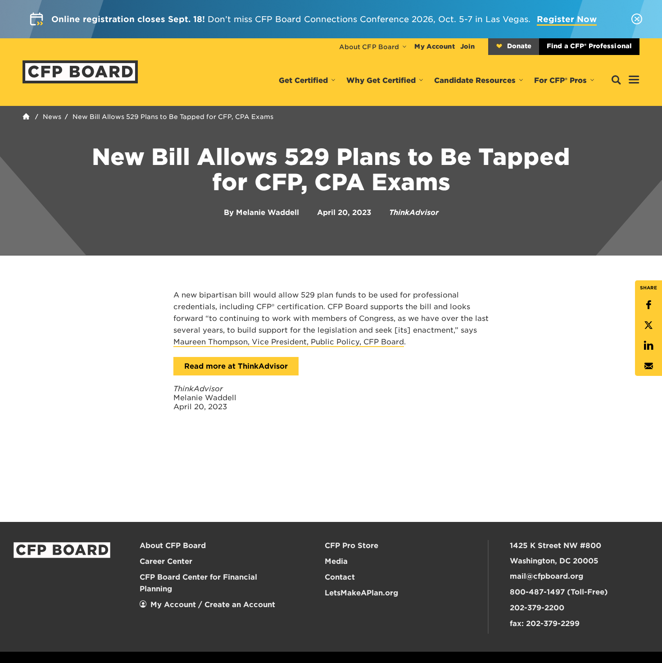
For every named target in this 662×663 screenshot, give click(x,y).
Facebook (648, 305)
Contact (340, 577)
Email (648, 366)
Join (467, 46)
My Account (434, 46)
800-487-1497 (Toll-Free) (559, 592)
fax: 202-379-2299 (545, 623)
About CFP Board (369, 46)
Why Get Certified (381, 80)
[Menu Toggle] (634, 80)
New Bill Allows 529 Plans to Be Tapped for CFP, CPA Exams (173, 116)
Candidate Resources (475, 80)
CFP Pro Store (351, 545)
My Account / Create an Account (212, 604)
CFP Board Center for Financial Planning (198, 583)
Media (336, 561)
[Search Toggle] (616, 80)
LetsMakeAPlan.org (361, 593)
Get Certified (303, 80)
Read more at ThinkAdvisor (236, 366)
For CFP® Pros (560, 80)
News (52, 116)
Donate (519, 46)
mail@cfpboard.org (546, 576)
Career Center (166, 561)
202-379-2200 (537, 608)
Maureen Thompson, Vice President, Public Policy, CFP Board (288, 342)
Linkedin (648, 345)
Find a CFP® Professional (589, 46)
